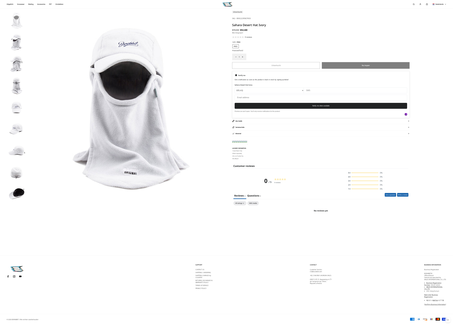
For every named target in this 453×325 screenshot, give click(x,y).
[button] (427, 4)
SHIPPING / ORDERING (203, 273)
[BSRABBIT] (226, 4)
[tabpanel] (320, 218)
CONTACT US (199, 270)
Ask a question (390, 195)
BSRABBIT (15, 320)
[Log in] (420, 4)
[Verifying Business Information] (435, 304)
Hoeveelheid (237, 50)
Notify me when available (320, 106)
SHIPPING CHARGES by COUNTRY (203, 276)
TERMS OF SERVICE (201, 285)
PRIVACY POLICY (200, 288)
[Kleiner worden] (234, 57)
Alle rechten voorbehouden (29, 320)
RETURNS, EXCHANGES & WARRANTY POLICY (203, 281)
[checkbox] (253, 203)
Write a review (402, 195)
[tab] (254, 196)
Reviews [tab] (239, 195)
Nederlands (439, 4)
